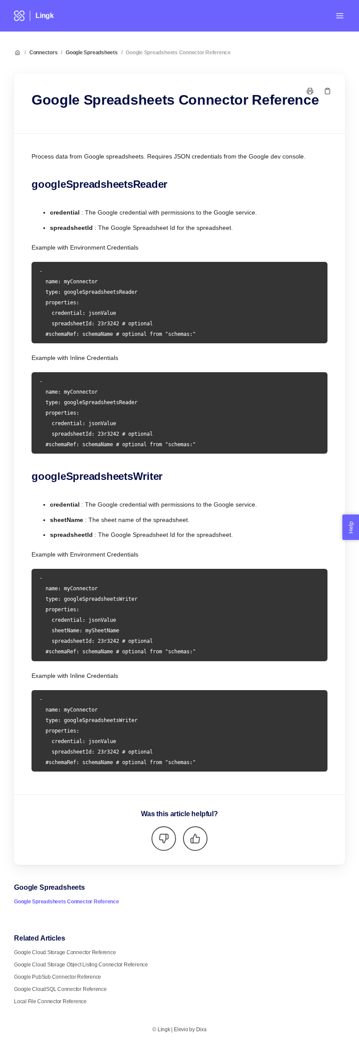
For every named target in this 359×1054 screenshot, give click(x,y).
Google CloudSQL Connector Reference (60, 989)
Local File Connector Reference (50, 1001)
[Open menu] (340, 16)
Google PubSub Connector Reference (57, 977)
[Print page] (310, 91)
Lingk (44, 15)
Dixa (201, 1029)
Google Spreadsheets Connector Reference (178, 52)
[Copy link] (327, 91)
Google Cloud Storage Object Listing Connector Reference (81, 965)
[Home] (19, 16)
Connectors (43, 52)
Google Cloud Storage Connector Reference (65, 952)
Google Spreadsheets (91, 52)
